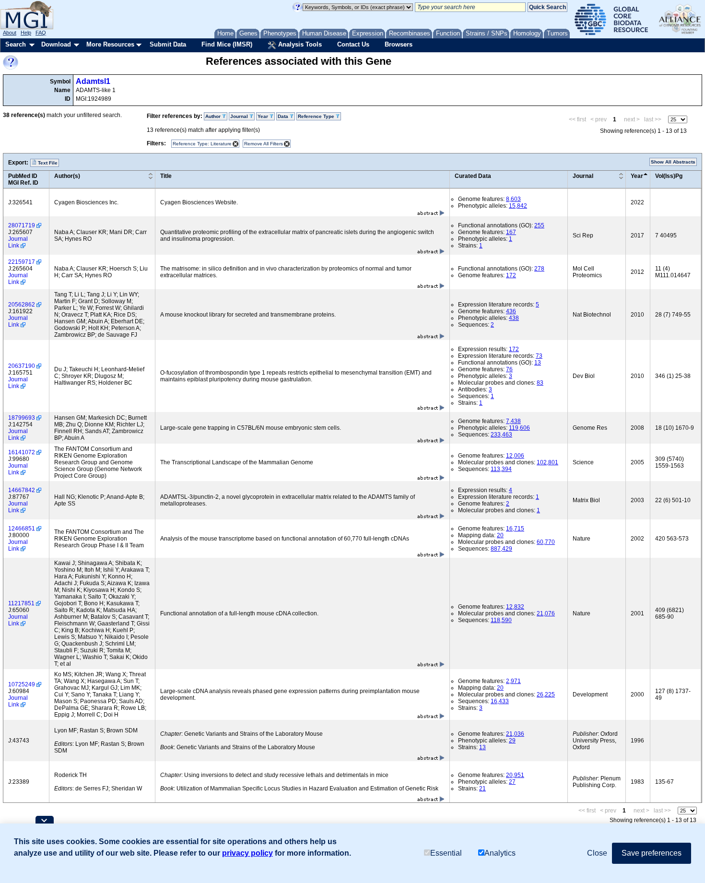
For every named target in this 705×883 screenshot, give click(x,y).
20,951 (515, 775)
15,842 (518, 205)
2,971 (513, 681)
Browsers (398, 44)
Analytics (500, 853)
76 (509, 369)
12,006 (515, 455)
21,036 (515, 733)
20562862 (21, 304)
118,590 (501, 620)
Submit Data (168, 44)
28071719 (21, 225)
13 (537, 362)
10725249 (21, 684)
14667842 (21, 490)
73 (539, 356)
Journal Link (18, 242)
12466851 (21, 528)
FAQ (40, 32)
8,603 (513, 199)
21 (482, 788)
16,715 (515, 528)
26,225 (546, 694)
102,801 (547, 462)
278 (539, 268)
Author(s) (67, 176)
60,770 (546, 542)
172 (511, 275)
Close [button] (597, 853)
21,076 (546, 613)
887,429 (501, 548)
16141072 (21, 452)
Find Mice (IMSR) (226, 44)
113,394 (501, 469)
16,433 (500, 701)
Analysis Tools (299, 44)
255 (539, 225)
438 (514, 318)
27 (512, 781)
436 (511, 311)
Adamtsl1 (93, 81)
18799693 (21, 417)
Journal (583, 176)
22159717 (21, 262)
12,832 (515, 606)
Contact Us (353, 44)
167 (511, 232)
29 (512, 740)
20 (500, 535)
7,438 (513, 421)
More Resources (110, 44)
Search (15, 44)
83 (540, 382)
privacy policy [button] (247, 853)
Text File (47, 162)
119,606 (519, 427)
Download (56, 44)
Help (26, 32)
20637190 (21, 366)
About (9, 32)
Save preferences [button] (652, 853)
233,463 (501, 434)
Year (637, 176)
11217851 (21, 603)
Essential (446, 853)
